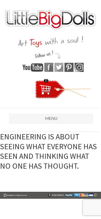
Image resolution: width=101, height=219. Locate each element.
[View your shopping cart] (63, 97)
